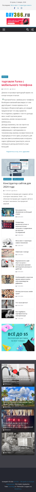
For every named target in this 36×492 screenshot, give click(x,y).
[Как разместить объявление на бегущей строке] (8, 213)
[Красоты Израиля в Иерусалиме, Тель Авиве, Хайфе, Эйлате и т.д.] (18, 398)
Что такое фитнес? (22, 303)
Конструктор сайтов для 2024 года (17, 185)
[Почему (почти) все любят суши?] (8, 294)
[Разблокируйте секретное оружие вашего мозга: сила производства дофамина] (8, 281)
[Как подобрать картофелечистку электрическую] (8, 315)
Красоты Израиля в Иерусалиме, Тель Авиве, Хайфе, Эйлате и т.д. (17, 403)
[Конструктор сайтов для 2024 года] (18, 167)
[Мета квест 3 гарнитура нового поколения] (8, 243)
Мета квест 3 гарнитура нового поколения (23, 242)
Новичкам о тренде (22, 252)
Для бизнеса (7, 179)
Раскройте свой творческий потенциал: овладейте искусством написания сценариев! (16, 448)
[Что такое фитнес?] (8, 304)
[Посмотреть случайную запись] (32, 29)
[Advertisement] (18, 57)
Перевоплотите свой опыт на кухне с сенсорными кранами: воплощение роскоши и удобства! (24, 265)
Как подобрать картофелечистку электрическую (21, 314)
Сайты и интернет (18, 179)
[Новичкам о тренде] (8, 253)
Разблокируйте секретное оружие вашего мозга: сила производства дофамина (24, 280)
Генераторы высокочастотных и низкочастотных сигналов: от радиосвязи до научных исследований (24, 227)
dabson (13, 89)
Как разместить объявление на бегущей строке (24, 212)
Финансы (4, 76)
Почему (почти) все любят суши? (24, 292)
